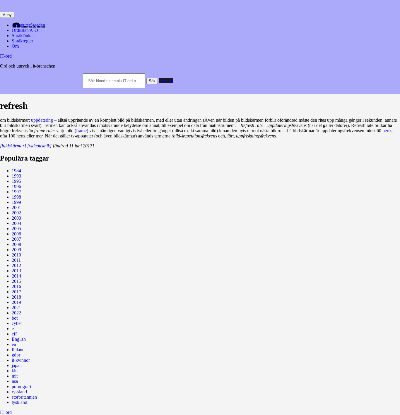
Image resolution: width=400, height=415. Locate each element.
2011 (16, 260)
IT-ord (6, 56)
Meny (7, 15)
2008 (16, 244)
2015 (16, 281)
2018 (16, 297)
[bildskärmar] (13, 145)
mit (15, 375)
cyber (17, 323)
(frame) (81, 130)
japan (17, 365)
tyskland (19, 402)
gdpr (16, 354)
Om (15, 46)
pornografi (21, 386)
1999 (16, 202)
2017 (16, 291)
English (19, 339)
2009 (16, 249)
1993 (16, 175)
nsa (15, 381)
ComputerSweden (28, 25)
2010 (16, 254)
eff (14, 333)
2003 (16, 218)
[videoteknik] (39, 145)
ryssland (19, 391)
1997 (16, 191)
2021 (16, 307)
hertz (387, 130)
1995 (16, 181)
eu (14, 344)
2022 (16, 312)
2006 (16, 233)
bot (15, 318)
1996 (16, 186)
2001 (16, 207)
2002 (16, 212)
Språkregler (22, 40)
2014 (16, 275)
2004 (16, 223)
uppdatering (42, 120)
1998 (16, 196)
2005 (16, 228)
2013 (16, 270)
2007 (16, 239)
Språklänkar (23, 35)
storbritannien (24, 397)
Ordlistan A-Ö (25, 30)
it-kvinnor (21, 360)
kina (16, 370)
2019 (16, 302)
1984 (16, 170)
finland (18, 349)
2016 (16, 286)
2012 (16, 265)
